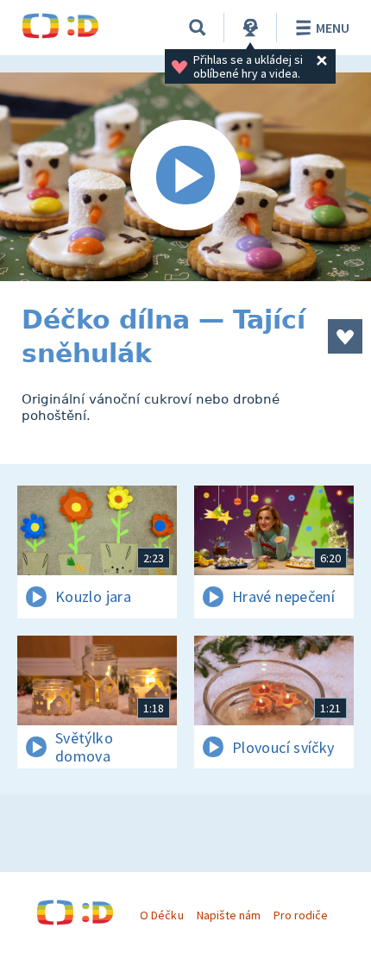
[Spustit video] (185, 176)
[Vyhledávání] (197, 27)
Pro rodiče (301, 915)
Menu (332, 27)
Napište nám (229, 915)
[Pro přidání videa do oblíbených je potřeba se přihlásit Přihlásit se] (345, 336)
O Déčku (161, 915)
